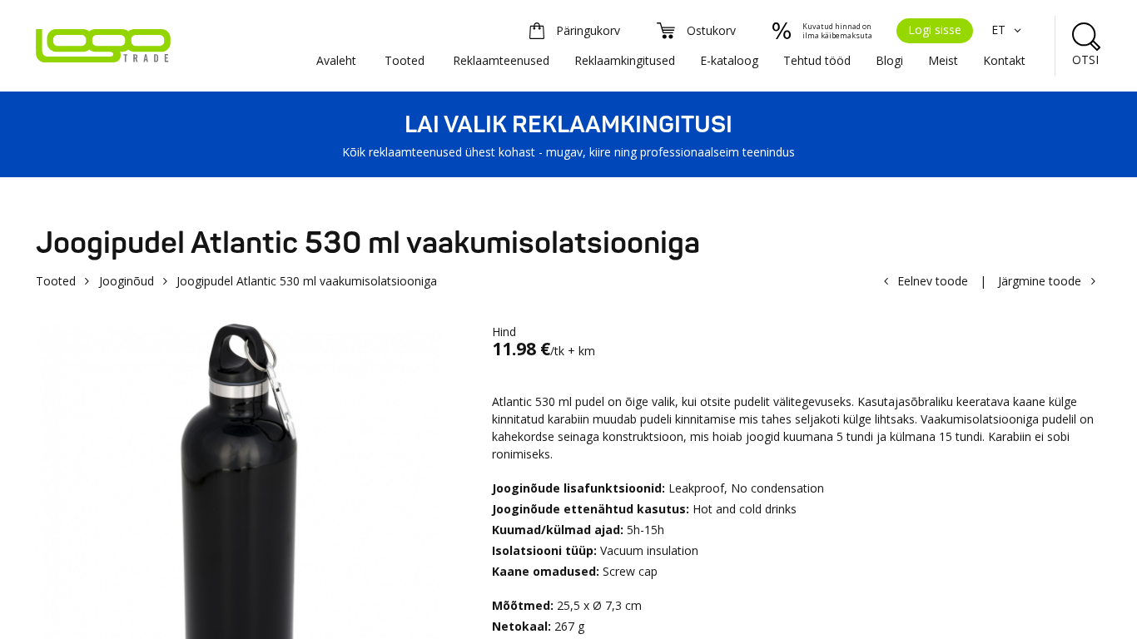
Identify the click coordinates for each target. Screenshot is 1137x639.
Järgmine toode (1039, 281)
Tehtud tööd (817, 60)
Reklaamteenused (501, 60)
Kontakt (1004, 60)
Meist (943, 60)
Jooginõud (126, 281)
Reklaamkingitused (624, 60)
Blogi (889, 60)
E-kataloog (729, 60)
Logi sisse (934, 29)
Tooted (405, 60)
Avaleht (336, 60)
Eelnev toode (932, 281)
